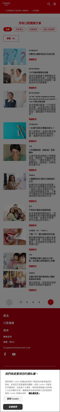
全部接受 (13, 407)
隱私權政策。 (34, 393)
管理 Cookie (13, 399)
